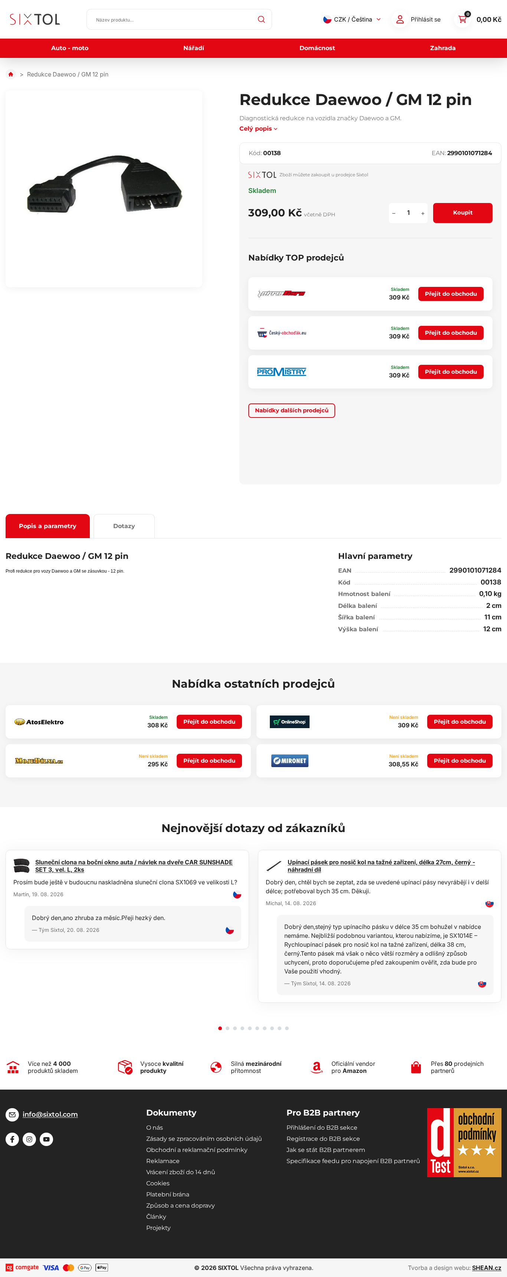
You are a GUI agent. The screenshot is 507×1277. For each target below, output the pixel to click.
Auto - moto (69, 48)
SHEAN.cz (486, 1267)
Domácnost (317, 48)
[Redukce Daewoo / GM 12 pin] (103, 188)
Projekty (158, 1227)
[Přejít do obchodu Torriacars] (281, 294)
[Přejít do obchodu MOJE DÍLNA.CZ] (38, 761)
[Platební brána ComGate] (22, 1267)
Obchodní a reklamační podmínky (197, 1149)
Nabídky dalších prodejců (291, 410)
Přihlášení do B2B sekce (322, 1127)
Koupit (463, 212)
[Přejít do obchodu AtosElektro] (38, 721)
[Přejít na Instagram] (29, 1139)
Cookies (158, 1183)
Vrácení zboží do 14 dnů (180, 1172)
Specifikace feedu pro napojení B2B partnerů (353, 1161)
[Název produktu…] (179, 19)
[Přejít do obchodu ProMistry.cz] (281, 372)
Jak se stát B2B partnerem (326, 1149)
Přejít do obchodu (451, 293)
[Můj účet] (400, 19)
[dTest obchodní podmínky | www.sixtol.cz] (464, 1142)
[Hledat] (261, 19)
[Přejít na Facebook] (12, 1139)
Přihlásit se (426, 19)
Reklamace (163, 1161)
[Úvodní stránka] (11, 74)
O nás (154, 1127)
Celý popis (255, 128)
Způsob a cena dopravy (180, 1205)
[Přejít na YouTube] (46, 1139)
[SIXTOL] (35, 19)
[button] (220, 1028)
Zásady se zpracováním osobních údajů (204, 1138)
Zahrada (443, 48)
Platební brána (167, 1194)
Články (156, 1216)
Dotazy (124, 526)
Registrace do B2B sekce (323, 1138)
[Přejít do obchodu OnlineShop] (289, 722)
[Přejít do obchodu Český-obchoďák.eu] (281, 333)
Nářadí (193, 48)
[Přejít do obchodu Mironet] (289, 760)
